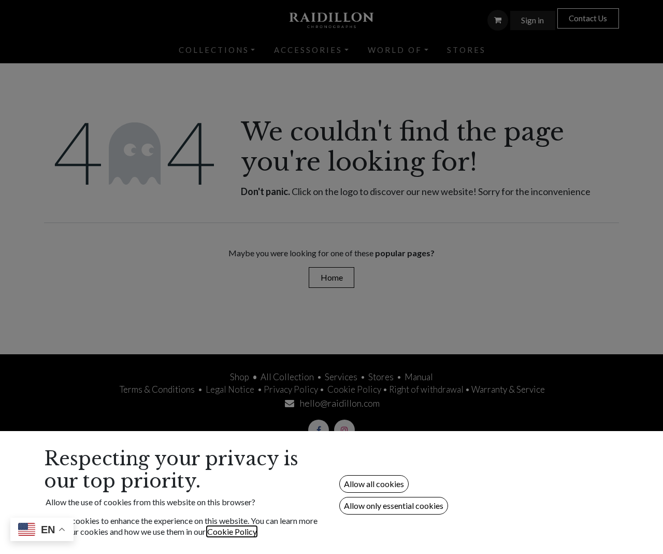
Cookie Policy (231, 531)
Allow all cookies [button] (374, 484)
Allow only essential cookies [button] (393, 505)
